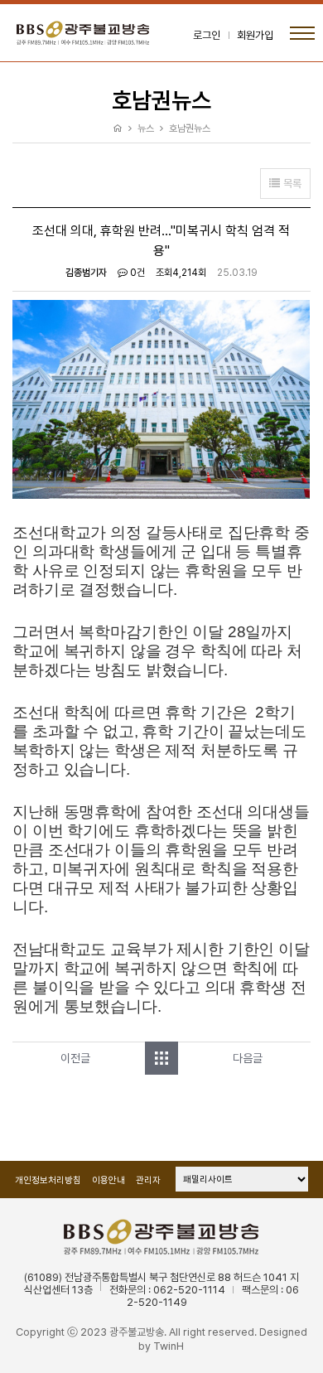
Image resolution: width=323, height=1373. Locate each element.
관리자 (148, 1180)
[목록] (161, 1058)
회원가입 (255, 35)
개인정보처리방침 (48, 1180)
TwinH (168, 1346)
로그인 (206, 35)
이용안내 (108, 1180)
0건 (136, 272)
